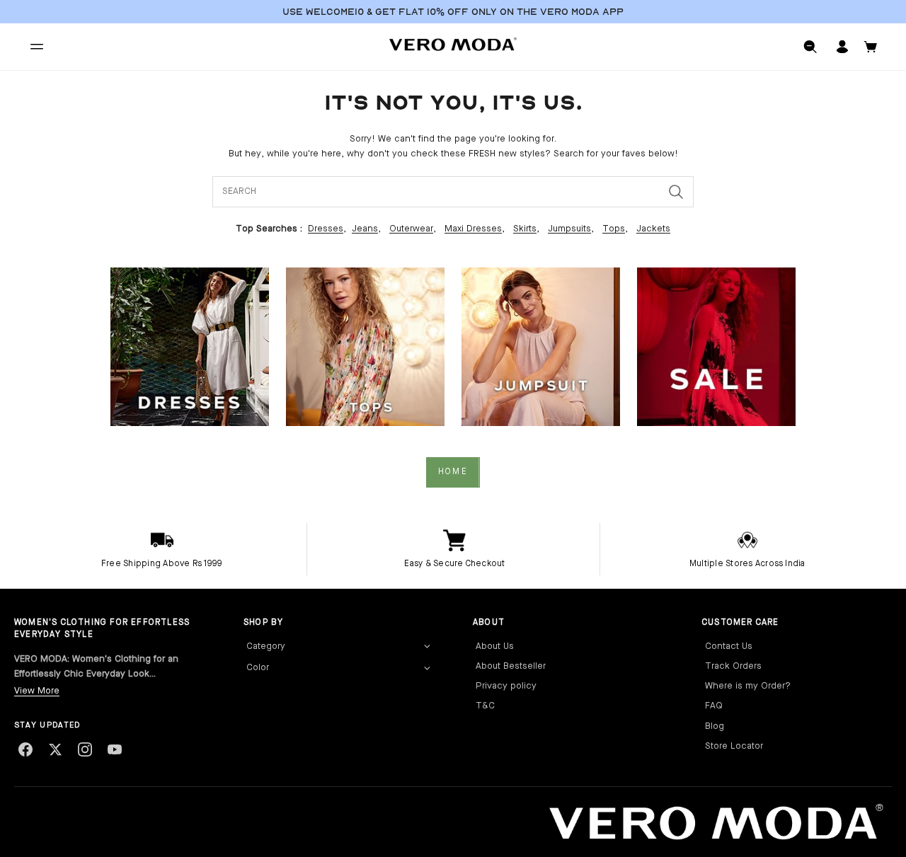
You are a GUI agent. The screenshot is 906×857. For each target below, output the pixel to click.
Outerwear (411, 229)
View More (36, 691)
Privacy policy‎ (506, 686)
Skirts (525, 229)
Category (265, 646)
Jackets (653, 229)
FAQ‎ (714, 706)
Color (257, 667)
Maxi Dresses (473, 229)
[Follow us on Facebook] (25, 749)
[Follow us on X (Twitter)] (55, 749)
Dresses (325, 229)
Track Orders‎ (733, 666)
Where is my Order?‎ (748, 686)
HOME (453, 472)
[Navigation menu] (36, 46)
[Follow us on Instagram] (84, 749)
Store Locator (734, 746)
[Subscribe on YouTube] (114, 749)
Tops (613, 229)
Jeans (365, 229)
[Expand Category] (426, 646)
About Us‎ (495, 646)
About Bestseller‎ (511, 666)
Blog (714, 726)
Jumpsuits (569, 229)
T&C (485, 706)
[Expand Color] (426, 668)
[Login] (842, 47)
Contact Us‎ (728, 646)
